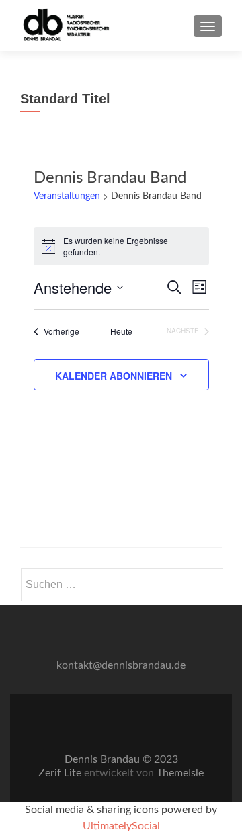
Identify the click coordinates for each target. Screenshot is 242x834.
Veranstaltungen (67, 196)
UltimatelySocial (121, 826)
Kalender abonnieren (113, 375)
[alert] (121, 246)
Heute (121, 331)
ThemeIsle (180, 772)
